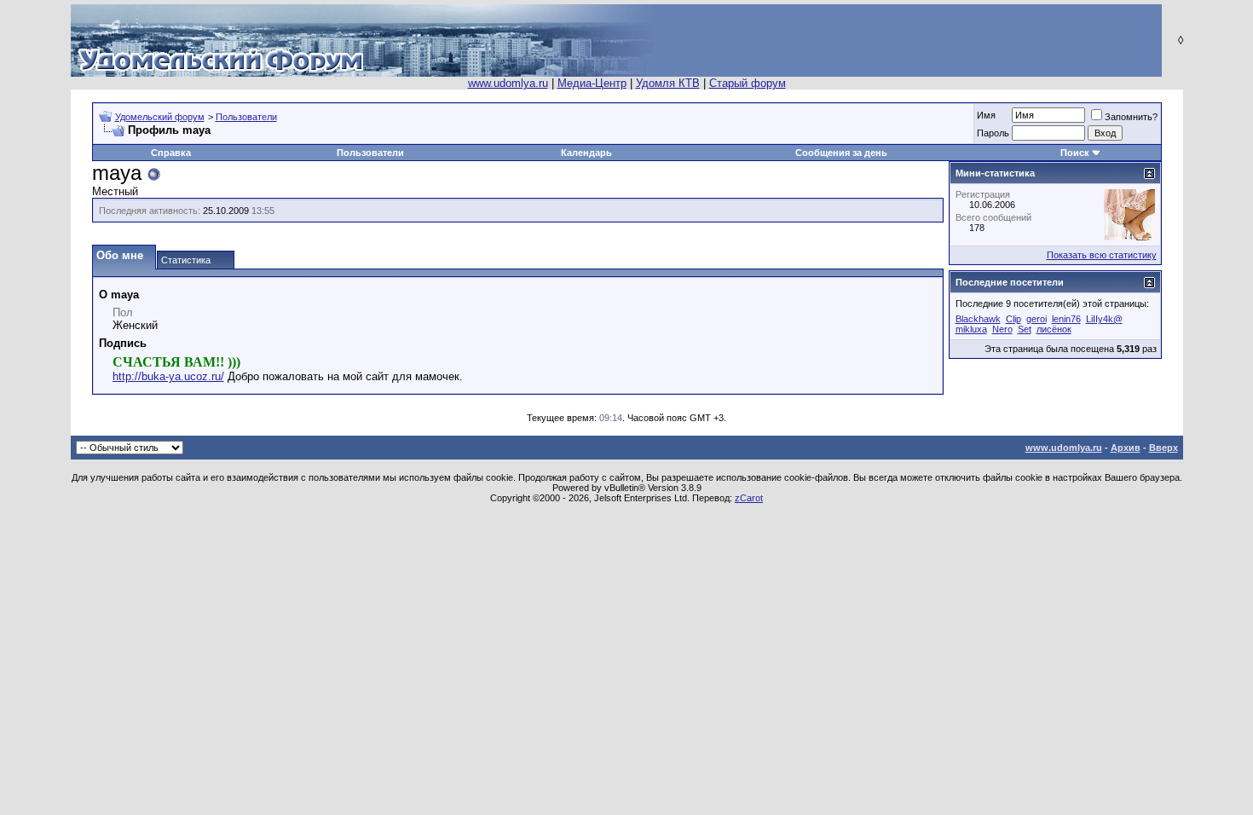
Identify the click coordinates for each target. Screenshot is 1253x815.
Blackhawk (978, 319)
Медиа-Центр (591, 83)
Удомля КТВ (668, 83)
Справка (171, 152)
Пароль (993, 133)
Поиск (1074, 152)
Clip (1013, 319)
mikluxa (971, 329)
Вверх (1163, 447)
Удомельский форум (160, 117)
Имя (986, 115)
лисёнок (1053, 329)
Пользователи (246, 117)
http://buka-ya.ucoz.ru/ (168, 376)
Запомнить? (1131, 117)
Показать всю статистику (1102, 255)
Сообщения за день (841, 152)
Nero (1002, 329)
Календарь (586, 152)
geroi (1036, 319)
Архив (1125, 447)
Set (1024, 329)
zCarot (749, 498)
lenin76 (1066, 319)
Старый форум (747, 83)
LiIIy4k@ (1104, 319)
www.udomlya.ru (508, 83)
